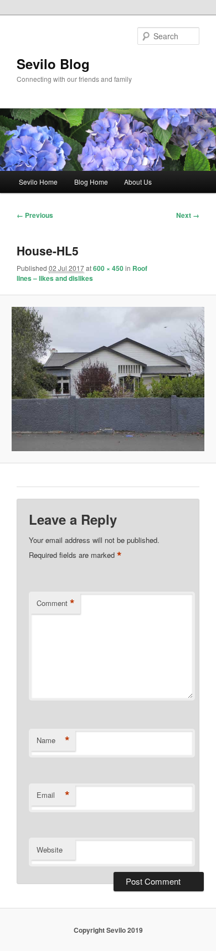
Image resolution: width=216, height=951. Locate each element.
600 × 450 (108, 268)
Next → (187, 215)
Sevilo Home (38, 181)
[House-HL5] (108, 379)
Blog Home (91, 181)
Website (50, 849)
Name (53, 740)
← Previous (35, 215)
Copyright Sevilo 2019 (108, 930)
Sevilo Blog (53, 63)
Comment (56, 603)
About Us (138, 181)
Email (53, 795)
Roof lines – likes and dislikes (82, 273)
